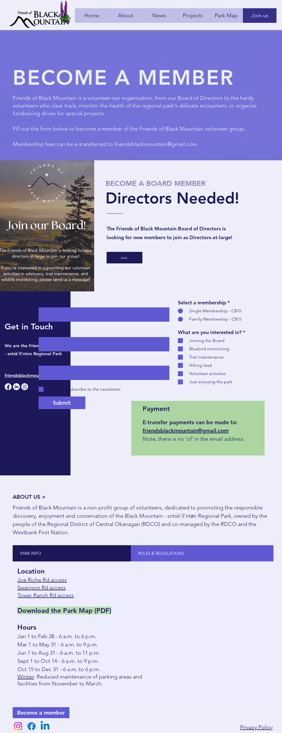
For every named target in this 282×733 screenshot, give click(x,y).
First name (51, 300)
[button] (124, 257)
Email (45, 359)
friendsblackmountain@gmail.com (155, 144)
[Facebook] (8, 386)
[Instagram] (24, 386)
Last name (50, 330)
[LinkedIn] (16, 386)
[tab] (72, 553)
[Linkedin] (45, 726)
